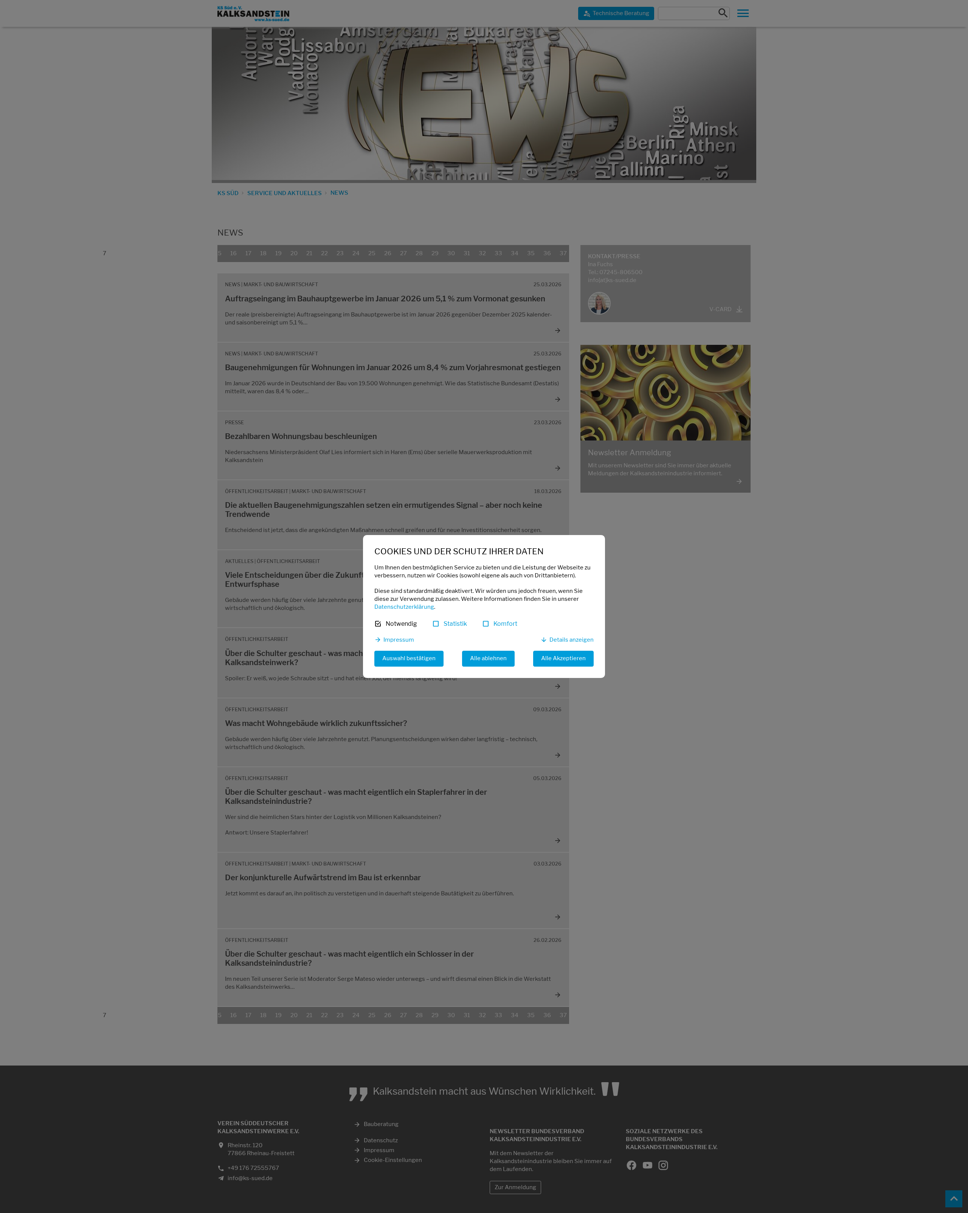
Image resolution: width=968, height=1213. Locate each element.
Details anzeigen (571, 639)
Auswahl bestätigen (409, 658)
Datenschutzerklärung (404, 606)
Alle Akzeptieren (563, 658)
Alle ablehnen (488, 658)
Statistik (455, 623)
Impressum (398, 639)
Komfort (505, 623)
